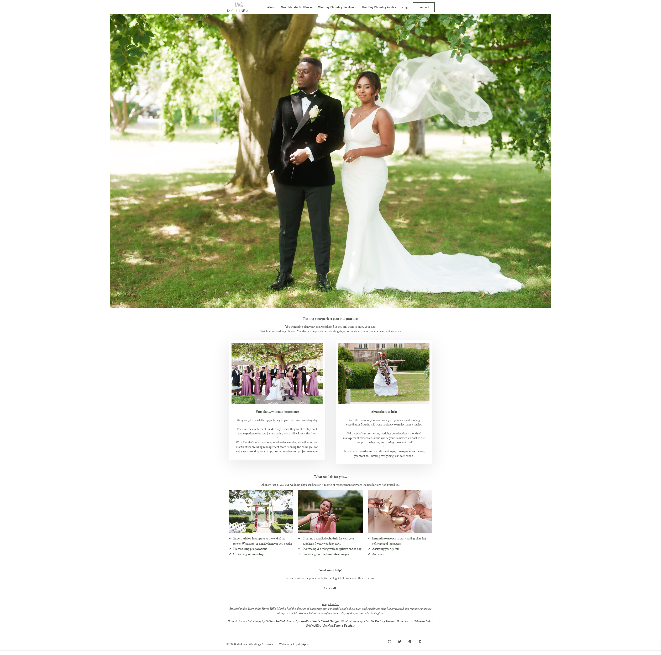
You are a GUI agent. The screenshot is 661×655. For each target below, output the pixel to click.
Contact (423, 7)
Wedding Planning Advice (379, 7)
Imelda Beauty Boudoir (339, 625)
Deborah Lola (422, 621)
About (271, 7)
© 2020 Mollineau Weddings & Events (249, 644)
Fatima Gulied (276, 621)
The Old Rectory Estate (379, 621)
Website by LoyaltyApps (293, 644)
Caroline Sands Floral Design (319, 621)
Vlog (404, 7)
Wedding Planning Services (336, 7)
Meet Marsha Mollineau (297, 7)
